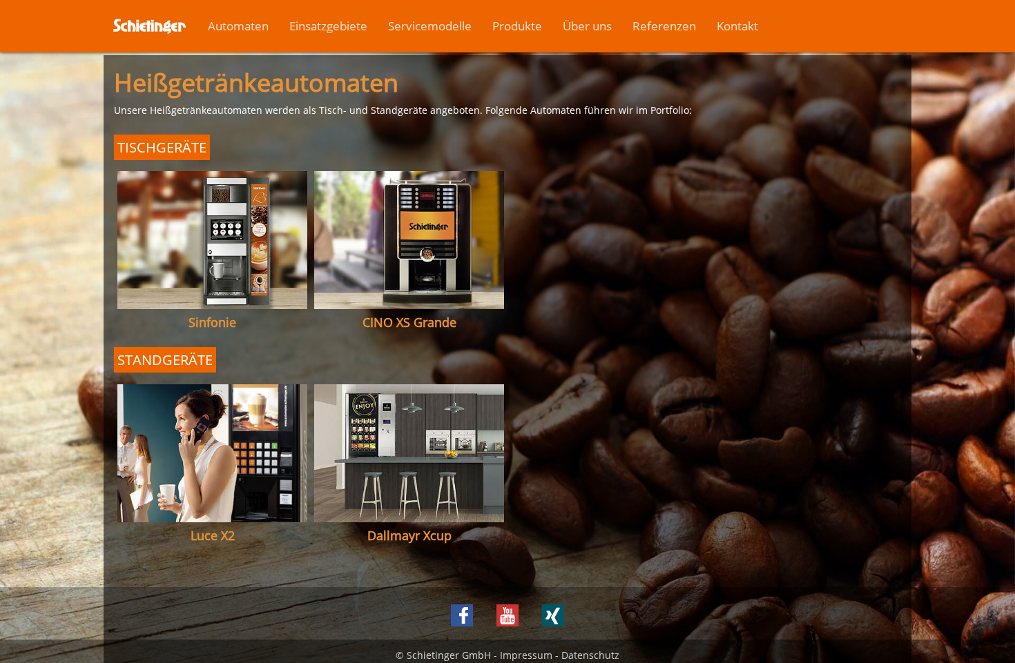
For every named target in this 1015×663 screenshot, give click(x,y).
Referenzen (664, 26)
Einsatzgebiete (328, 26)
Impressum (526, 655)
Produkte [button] (517, 26)
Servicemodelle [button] (430, 26)
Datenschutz (590, 655)
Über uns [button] (587, 26)
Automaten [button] (238, 26)
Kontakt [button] (737, 26)
